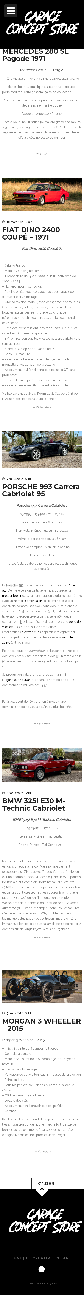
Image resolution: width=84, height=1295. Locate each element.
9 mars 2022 (15, 478)
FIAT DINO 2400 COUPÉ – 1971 (31, 233)
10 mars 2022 (15, 222)
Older (46, 1183)
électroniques (31, 632)
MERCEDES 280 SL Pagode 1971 (35, 55)
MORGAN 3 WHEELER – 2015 (41, 1025)
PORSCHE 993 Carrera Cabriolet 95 (41, 490)
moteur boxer (11, 595)
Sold (29, 222)
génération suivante (19, 680)
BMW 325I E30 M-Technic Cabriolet (33, 804)
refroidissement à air (28, 601)
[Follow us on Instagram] (41, 1269)
